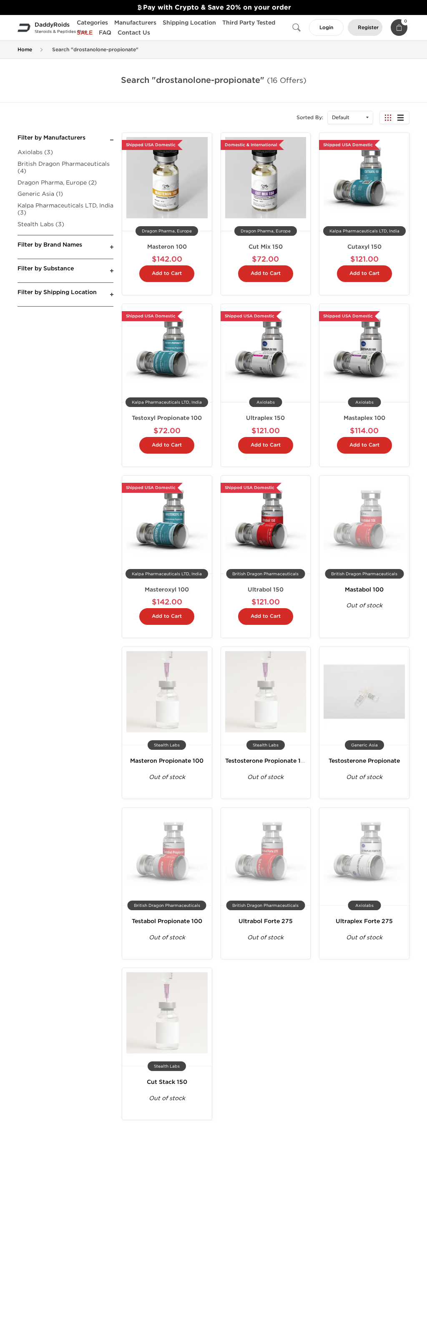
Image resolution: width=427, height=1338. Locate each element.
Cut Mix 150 (266, 246)
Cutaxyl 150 (364, 246)
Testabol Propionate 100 (167, 921)
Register (368, 28)
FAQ (105, 32)
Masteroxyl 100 (167, 589)
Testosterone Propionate (364, 760)
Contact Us (134, 32)
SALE (85, 32)
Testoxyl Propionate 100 (167, 418)
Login (326, 28)
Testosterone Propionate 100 (267, 760)
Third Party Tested (248, 22)
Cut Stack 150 (167, 1082)
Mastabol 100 (364, 589)
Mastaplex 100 (364, 418)
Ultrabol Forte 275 (266, 921)
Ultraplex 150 (265, 418)
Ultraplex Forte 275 (364, 921)
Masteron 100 (167, 246)
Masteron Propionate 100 (166, 760)
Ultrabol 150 (266, 589)
